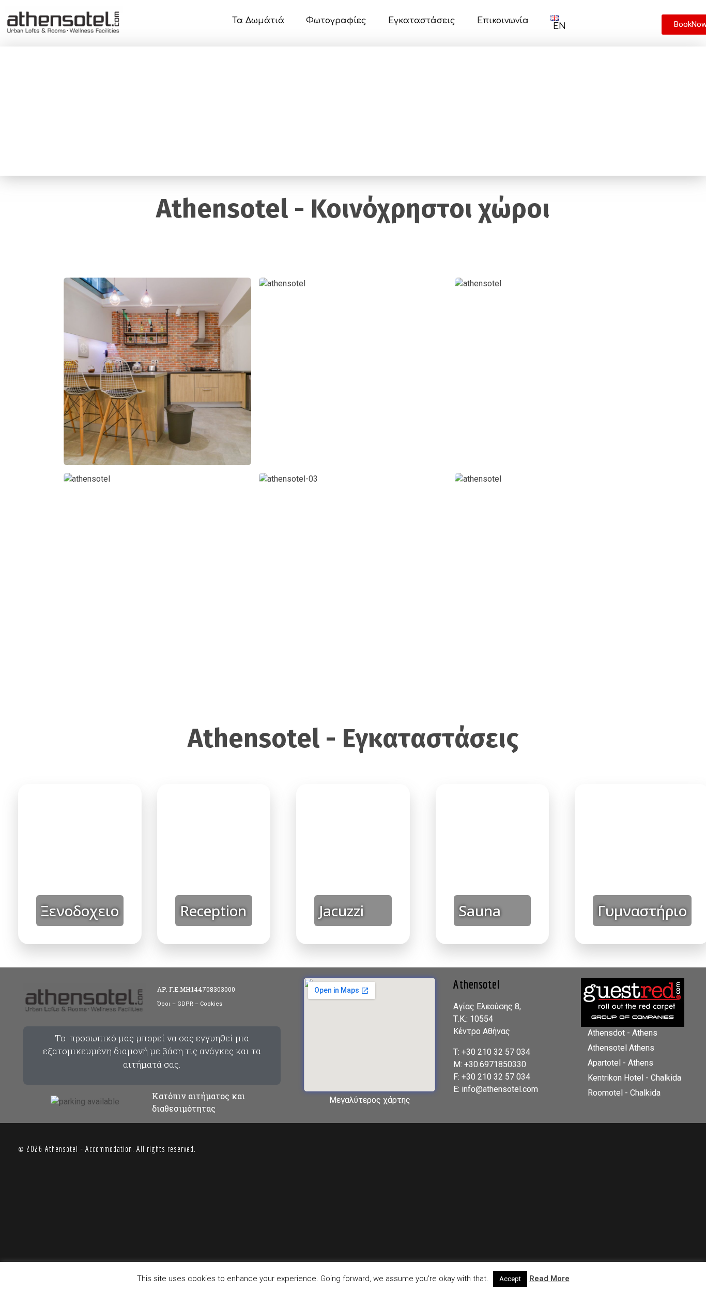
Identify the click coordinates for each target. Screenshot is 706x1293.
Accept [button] (510, 1279)
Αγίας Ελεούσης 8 (486, 1006)
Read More (549, 1278)
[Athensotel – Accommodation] (70, 21)
